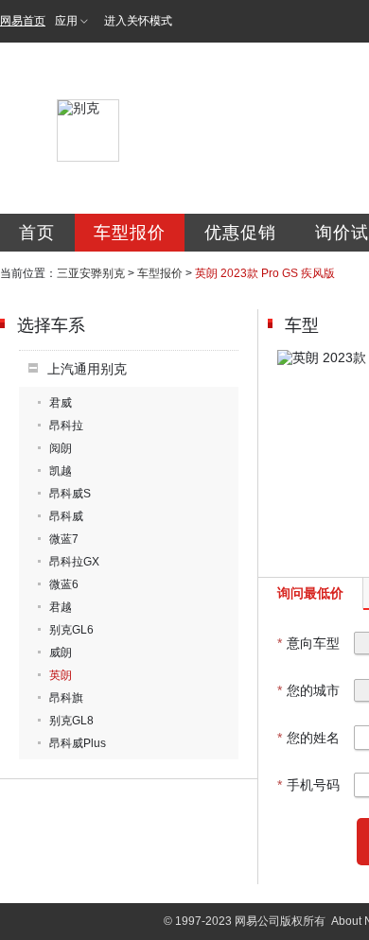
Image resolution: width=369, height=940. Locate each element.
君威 (60, 402)
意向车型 (308, 643)
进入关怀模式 (138, 20)
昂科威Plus (77, 743)
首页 (37, 232)
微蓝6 (64, 584)
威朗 (60, 652)
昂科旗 (66, 698)
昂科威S (70, 493)
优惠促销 (240, 232)
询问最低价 (310, 593)
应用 (66, 20)
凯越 (60, 471)
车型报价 (130, 232)
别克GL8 (71, 720)
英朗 (60, 675)
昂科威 (66, 516)
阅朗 (60, 448)
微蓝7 (64, 539)
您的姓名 (308, 737)
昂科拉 (66, 425)
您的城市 (308, 690)
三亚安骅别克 (91, 273)
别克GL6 (71, 629)
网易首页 (22, 20)
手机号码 (308, 784)
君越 (60, 607)
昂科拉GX (74, 561)
